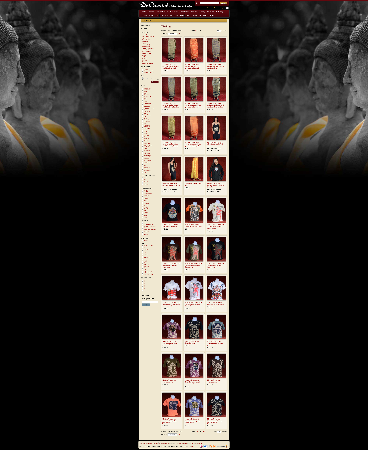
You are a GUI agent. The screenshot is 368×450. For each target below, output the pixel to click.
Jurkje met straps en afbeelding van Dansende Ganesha (171, 185)
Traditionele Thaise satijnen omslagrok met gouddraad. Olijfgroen (170, 144)
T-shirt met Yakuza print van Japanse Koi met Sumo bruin (170, 265)
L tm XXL (145, 261)
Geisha (145, 200)
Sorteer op (164, 33)
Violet (145, 163)
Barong (145, 190)
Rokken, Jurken (146, 53)
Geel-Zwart (146, 111)
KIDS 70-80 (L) (147, 273)
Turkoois (146, 158)
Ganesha (146, 198)
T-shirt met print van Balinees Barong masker (215, 303)
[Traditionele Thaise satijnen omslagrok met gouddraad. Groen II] (194, 89)
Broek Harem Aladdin (148, 35)
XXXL (145, 269)
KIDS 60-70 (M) (147, 271)
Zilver (145, 169)
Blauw (145, 93)
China (145, 178)
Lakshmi (145, 205)
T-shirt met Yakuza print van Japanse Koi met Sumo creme (215, 226)
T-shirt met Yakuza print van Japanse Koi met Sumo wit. (193, 304)
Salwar (144, 55)
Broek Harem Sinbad (148, 36)
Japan (145, 183)
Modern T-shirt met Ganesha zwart (192, 342)
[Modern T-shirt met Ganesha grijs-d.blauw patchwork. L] (216, 327)
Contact (155, 443)
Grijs (144, 116)
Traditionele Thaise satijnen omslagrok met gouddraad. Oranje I (193, 66)
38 (144, 247)
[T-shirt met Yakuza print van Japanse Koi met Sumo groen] (194, 249)
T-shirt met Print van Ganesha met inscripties (193, 225)
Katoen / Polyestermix (149, 226)
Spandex (146, 234)
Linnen (145, 228)
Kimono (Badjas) (146, 45)
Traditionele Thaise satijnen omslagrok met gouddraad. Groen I (170, 66)
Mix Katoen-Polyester (149, 229)
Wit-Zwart (146, 167)
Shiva (145, 215)
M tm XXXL (146, 257)
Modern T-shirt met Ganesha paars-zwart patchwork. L (169, 343)
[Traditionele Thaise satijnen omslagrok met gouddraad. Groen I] (171, 50)
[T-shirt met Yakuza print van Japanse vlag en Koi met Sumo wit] (171, 288)
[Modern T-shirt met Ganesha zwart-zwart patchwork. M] (216, 405)
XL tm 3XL (146, 264)
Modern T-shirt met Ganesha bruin (214, 381)
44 (144, 283)
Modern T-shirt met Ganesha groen (169, 381)
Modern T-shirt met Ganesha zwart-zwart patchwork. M (215, 421)
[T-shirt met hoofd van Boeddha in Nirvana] (171, 210)
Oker (145, 137)
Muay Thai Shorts (147, 51)
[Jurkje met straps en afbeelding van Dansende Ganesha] (171, 169)
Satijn (145, 233)
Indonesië (146, 181)
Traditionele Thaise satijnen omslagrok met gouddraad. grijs (215, 66)
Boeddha (146, 192)
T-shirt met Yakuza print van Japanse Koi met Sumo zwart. (215, 265)
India (144, 179)
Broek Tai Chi (146, 40)
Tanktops (144, 60)
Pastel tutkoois (147, 145)
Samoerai (146, 214)
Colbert (144, 43)
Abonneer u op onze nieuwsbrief (148, 299)
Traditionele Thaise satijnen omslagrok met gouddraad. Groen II (193, 105)
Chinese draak (147, 193)
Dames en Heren (148, 71)
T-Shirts (144, 58)
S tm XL (145, 254)
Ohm (144, 210)
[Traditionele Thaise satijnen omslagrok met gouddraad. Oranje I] (194, 50)
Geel (144, 110)
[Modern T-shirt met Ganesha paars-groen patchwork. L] (194, 405)
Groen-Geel (146, 120)
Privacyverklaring (197, 443)
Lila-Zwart (146, 132)
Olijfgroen (146, 138)
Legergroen (146, 126)
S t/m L (145, 252)
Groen (145, 118)
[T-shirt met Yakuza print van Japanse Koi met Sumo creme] (216, 210)
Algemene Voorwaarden (184, 443)
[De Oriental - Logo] (165, 5)
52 (144, 290)
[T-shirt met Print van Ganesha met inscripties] (194, 210)
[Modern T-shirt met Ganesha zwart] (194, 327)
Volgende (204, 30)
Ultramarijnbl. (147, 162)
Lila (144, 130)
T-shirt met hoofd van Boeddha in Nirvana (170, 225)
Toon (215, 31)
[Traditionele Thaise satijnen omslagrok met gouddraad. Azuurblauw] (216, 89)
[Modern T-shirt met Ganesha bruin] (216, 366)
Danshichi (146, 195)
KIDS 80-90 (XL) (148, 274)
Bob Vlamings (190, 446)
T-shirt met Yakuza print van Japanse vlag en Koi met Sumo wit (171, 304)
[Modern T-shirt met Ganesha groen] (171, 366)
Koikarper (146, 203)
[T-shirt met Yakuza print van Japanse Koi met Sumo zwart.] (216, 249)
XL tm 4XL (146, 266)
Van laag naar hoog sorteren (179, 33)
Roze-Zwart (146, 153)
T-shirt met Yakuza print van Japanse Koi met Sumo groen (193, 265)
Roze (144, 152)
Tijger (145, 217)
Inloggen (222, 8)
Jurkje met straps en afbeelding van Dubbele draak (215, 144)
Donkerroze (146, 106)
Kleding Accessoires (147, 63)
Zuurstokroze (147, 170)
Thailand (146, 184)
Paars (145, 142)
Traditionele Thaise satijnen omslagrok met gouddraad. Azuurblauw (215, 105)
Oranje (145, 140)
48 (144, 287)
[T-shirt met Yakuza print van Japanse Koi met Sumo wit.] (194, 288)
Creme (145, 101)
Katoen (145, 223)
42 (144, 282)
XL (144, 262)
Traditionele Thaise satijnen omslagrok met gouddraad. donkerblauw (171, 105)
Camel (145, 100)
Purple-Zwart (147, 147)
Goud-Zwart (147, 115)
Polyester (146, 231)
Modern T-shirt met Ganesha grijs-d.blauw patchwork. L (215, 343)
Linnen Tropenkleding (148, 48)
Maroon (145, 133)
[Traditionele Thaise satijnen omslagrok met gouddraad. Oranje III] (194, 128)
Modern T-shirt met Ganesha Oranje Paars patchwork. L (170, 421)
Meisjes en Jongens (148, 72)
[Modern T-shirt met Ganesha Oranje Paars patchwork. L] (171, 405)
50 (144, 288)
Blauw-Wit (146, 95)
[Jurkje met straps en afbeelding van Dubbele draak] (216, 128)
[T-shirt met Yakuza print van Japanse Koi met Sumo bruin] (171, 249)
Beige (145, 91)
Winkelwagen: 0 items (212, 8)
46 (144, 285)
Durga (145, 197)
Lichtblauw (146, 128)
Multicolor (146, 135)
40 (144, 280)
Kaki (144, 123)
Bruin (145, 98)
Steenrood (146, 157)
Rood (145, 148)
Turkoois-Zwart (147, 160)
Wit (144, 165)
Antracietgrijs (147, 88)
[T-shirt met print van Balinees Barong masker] (216, 288)
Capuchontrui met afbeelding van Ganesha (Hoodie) (215, 185)
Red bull (145, 212)
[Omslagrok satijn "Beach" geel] (194, 169)
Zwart (145, 172)
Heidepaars (146, 121)
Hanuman (146, 202)
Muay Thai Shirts (147, 50)
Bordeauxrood (147, 96)
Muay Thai (146, 209)
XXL (144, 268)
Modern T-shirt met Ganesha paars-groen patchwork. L (192, 421)
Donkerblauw (147, 103)
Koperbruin (146, 125)
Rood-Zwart (147, 150)
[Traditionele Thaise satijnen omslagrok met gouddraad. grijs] (216, 50)
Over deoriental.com (145, 443)
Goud (145, 113)
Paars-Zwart (147, 143)
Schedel (145, 240)
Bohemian (145, 41)
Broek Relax (145, 38)
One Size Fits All (148, 246)
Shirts (143, 56)
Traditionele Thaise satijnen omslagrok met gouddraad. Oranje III (193, 144)
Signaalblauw (147, 155)
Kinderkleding (146, 46)
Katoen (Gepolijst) (148, 224)
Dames (145, 69)
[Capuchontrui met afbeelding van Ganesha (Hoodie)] (216, 169)
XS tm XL (146, 249)
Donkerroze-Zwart (148, 108)
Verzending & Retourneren (167, 443)
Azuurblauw (146, 89)
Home (143, 20)
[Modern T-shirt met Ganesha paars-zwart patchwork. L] (171, 327)
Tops (143, 62)
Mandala (146, 207)
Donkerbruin (147, 105)
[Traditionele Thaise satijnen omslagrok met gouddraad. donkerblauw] (171, 89)
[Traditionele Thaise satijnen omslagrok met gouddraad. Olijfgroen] (171, 128)
